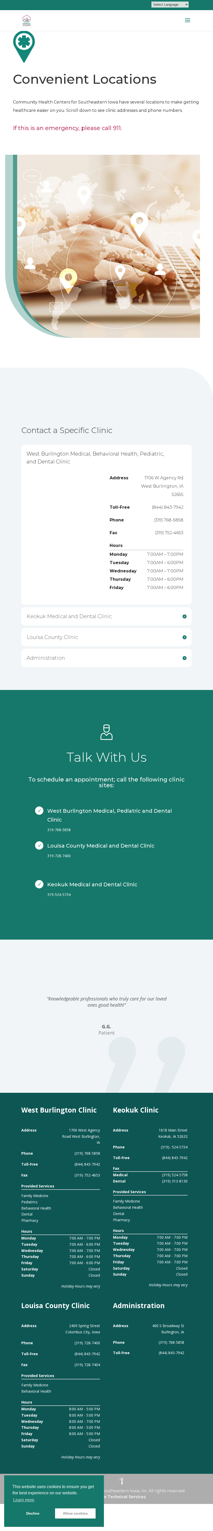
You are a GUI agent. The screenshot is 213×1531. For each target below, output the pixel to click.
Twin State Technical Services (114, 1497)
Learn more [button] (23, 1500)
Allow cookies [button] (75, 1513)
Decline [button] (32, 1513)
